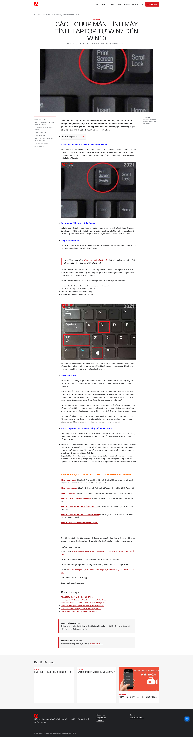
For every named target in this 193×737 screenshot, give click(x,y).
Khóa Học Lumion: (68, 493)
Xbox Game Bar (40, 135)
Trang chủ (37, 15)
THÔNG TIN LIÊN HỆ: (41, 143)
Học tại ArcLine (152, 4)
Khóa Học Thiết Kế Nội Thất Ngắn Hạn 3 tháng (79, 506)
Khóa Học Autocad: (68, 480)
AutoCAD (126, 4)
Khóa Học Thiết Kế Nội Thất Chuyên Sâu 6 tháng (80, 514)
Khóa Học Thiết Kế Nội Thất (96, 260)
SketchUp (112, 4)
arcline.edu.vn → (96, 644)
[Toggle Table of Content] (81, 136)
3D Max (119, 4)
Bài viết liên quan (39, 146)
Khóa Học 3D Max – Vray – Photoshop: (76, 498)
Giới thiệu (100, 721)
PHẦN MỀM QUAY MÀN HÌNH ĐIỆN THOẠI (138, 697)
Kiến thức (104, 4)
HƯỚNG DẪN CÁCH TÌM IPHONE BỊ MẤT (52, 672)
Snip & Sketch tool (40, 132)
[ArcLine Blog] (36, 4)
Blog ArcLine (101, 718)
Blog (97, 4)
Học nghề (135, 4)
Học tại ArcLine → (137, 718)
